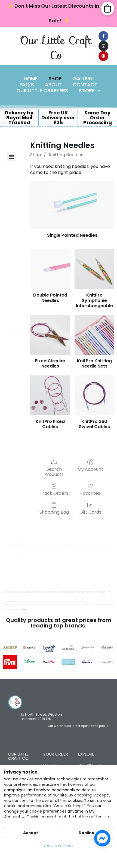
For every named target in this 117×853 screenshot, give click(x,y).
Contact (85, 85)
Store (87, 91)
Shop (55, 79)
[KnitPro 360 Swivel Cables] (94, 395)
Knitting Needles (66, 155)
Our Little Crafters (42, 91)
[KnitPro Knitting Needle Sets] (94, 335)
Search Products (54, 471)
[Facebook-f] (103, 36)
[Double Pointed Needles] (50, 269)
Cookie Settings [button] (58, 846)
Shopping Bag (54, 512)
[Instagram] (103, 46)
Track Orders (54, 493)
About (53, 85)
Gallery (83, 79)
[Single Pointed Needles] (72, 205)
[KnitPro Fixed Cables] (50, 395)
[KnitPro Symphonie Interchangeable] (94, 269)
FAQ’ (24, 609)
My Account (90, 469)
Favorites (90, 493)
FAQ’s (27, 85)
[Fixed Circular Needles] (50, 335)
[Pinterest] (103, 56)
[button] (11, 156)
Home (31, 79)
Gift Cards (90, 512)
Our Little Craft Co (56, 47)
